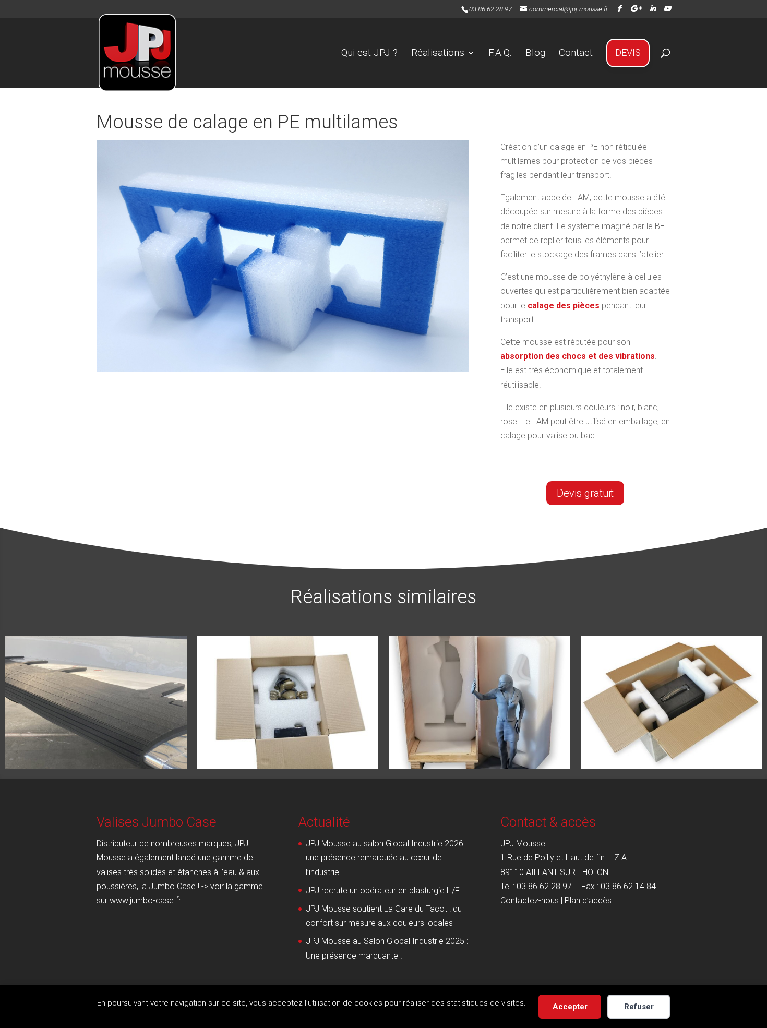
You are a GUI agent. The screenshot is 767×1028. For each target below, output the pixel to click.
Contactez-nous (529, 900)
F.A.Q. (500, 52)
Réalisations (437, 52)
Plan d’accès (588, 900)
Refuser (639, 1006)
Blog (535, 52)
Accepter (570, 1006)
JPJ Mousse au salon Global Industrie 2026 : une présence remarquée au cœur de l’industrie (386, 858)
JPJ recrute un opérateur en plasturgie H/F (383, 890)
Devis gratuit (585, 493)
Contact (576, 52)
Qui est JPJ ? (369, 52)
